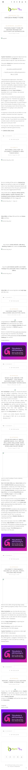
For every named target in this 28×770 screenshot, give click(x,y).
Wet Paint (9, 623)
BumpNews (10, 26)
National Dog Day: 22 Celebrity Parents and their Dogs (14, 151)
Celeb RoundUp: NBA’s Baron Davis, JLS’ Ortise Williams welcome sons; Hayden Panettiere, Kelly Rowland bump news (14, 443)
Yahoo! (16, 628)
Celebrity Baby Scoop (8, 130)
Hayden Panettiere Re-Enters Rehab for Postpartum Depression (14, 29)
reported (3, 329)
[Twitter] (14, 2)
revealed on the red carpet (18, 509)
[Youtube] (22, 2)
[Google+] (18, 139)
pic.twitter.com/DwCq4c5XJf (14, 69)
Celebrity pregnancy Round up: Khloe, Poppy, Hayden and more (14, 571)
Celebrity (18, 26)
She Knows (12, 633)
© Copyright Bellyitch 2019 (14, 765)
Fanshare (12, 618)
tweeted (8, 83)
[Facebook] (11, 2)
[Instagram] (17, 2)
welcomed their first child (11, 504)
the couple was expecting (19, 332)
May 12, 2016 (14, 74)
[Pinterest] (19, 2)
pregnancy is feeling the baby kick (17, 524)
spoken (22, 98)
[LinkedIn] (16, 139)
